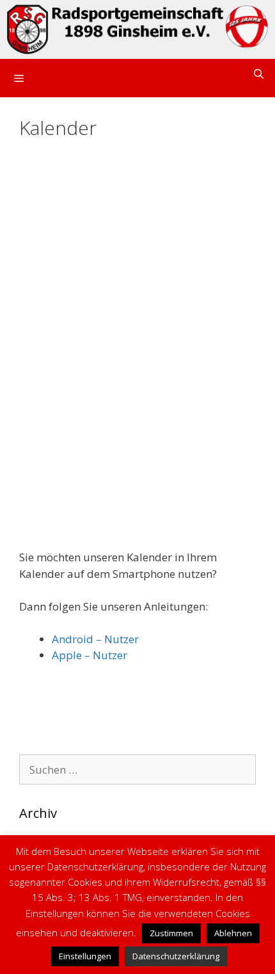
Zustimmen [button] (171, 933)
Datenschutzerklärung (175, 956)
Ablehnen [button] (233, 933)
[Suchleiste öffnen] (258, 74)
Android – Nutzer (95, 639)
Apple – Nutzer (89, 655)
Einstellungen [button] (85, 956)
